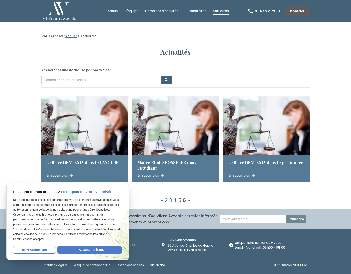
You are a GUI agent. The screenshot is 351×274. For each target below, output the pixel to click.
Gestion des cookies (129, 265)
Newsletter (131, 219)
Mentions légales (56, 265)
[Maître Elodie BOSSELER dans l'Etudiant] (175, 139)
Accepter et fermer (92, 250)
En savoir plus (57, 175)
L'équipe (132, 11)
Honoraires (197, 11)
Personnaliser (37, 250)
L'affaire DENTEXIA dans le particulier (265, 162)
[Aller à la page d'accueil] (58, 11)
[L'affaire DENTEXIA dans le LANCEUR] (84, 139)
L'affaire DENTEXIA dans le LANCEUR (82, 162)
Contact (297, 11)
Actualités (221, 11)
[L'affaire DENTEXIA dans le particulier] (266, 139)
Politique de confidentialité (91, 265)
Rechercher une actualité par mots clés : (76, 70)
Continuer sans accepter (28, 238)
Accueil (113, 11)
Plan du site (157, 265)
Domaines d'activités (161, 11)
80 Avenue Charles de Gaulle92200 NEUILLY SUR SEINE (190, 248)
